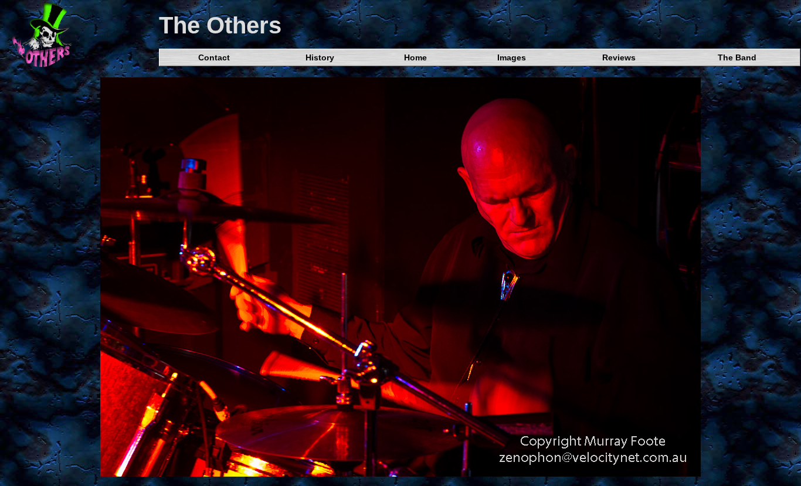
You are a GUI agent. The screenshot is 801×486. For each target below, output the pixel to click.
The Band (737, 57)
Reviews (619, 57)
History (320, 57)
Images (511, 57)
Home (415, 57)
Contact (214, 57)
